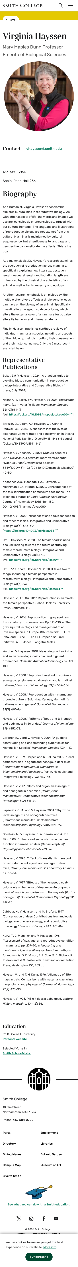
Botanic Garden (51, 1154)
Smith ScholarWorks (17, 1053)
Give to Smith (12, 1176)
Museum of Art (50, 1165)
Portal (7, 1132)
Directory (9, 1143)
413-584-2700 (23, 1120)
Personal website (15, 1039)
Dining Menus (12, 1154)
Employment (49, 1132)
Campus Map (12, 1165)
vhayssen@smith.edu (44, 149)
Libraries (46, 1143)
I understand (39, 1256)
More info (49, 1247)
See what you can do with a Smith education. (39, 1204)
